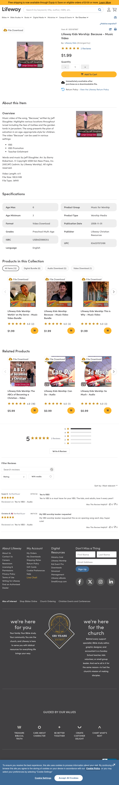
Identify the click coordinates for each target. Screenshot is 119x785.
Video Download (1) (83, 268)
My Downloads (34, 556)
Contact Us (7, 556)
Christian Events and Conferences (74, 601)
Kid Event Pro (57, 564)
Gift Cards (31, 566)
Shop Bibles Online (28, 601)
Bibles (4, 17)
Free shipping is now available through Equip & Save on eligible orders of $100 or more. (59, 2)
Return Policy (33, 563)
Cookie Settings (43, 777)
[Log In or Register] (109, 10)
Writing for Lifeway (11, 580)
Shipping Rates (34, 559)
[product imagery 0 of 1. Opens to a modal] (30, 54)
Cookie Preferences (36, 570)
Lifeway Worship (58, 560)
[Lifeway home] (11, 9)
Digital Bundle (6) (32, 268)
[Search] (99, 10)
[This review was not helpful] (115, 504)
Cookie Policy (93, 768)
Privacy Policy (8, 573)
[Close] (114, 764)
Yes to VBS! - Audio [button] (24, 502)
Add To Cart (90, 74)
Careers (6, 559)
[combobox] (63, 10)
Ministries (51, 17)
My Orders (32, 553)
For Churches (81, 17)
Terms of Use (8, 577)
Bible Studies (15, 17)
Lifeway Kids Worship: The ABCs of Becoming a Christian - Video (21, 394)
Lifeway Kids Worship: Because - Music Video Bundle (56, 314)
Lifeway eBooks (58, 577)
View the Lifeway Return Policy (94, 89)
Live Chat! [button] (32, 577)
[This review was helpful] (110, 504)
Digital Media (38, 17)
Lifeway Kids (70, 42)
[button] (79, 429)
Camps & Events (65, 17)
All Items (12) (11, 268)
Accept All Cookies (69, 777)
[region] (59, 772)
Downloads (56, 567)
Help (29, 573)
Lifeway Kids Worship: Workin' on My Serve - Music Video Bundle (22, 314)
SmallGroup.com (59, 581)
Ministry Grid (57, 557)
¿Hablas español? (108, 23)
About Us (6, 553)
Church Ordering (48, 601)
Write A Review (60, 451)
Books (27, 17)
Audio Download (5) (57, 268)
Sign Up (82, 569)
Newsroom (7, 563)
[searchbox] (25, 469)
